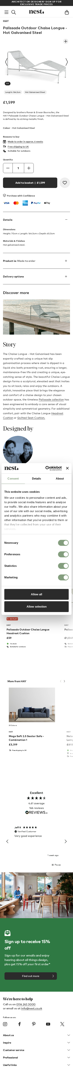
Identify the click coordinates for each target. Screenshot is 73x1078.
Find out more (30, 976)
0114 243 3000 (26, 1004)
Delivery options (13, 276)
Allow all (36, 594)
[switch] (63, 554)
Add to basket (30, 182)
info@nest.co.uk (31, 1008)
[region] (36, 841)
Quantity (8, 159)
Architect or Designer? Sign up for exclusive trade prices (36, 3)
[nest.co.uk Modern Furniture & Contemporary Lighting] (36, 12)
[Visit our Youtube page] (48, 1024)
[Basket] (67, 12)
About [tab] (60, 478)
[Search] (13, 12)
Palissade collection (51, 399)
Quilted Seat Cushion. (31, 417)
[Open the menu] (6, 12)
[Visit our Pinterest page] (34, 1024)
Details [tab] (36, 478)
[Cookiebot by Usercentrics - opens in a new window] (46, 468)
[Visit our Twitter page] (62, 1024)
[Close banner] (67, 468)
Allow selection (37, 606)
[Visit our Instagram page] (5, 1024)
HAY (6, 21)
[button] (7, 841)
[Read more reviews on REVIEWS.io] (36, 813)
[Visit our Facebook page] (19, 1024)
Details (7, 219)
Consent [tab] (13, 478)
